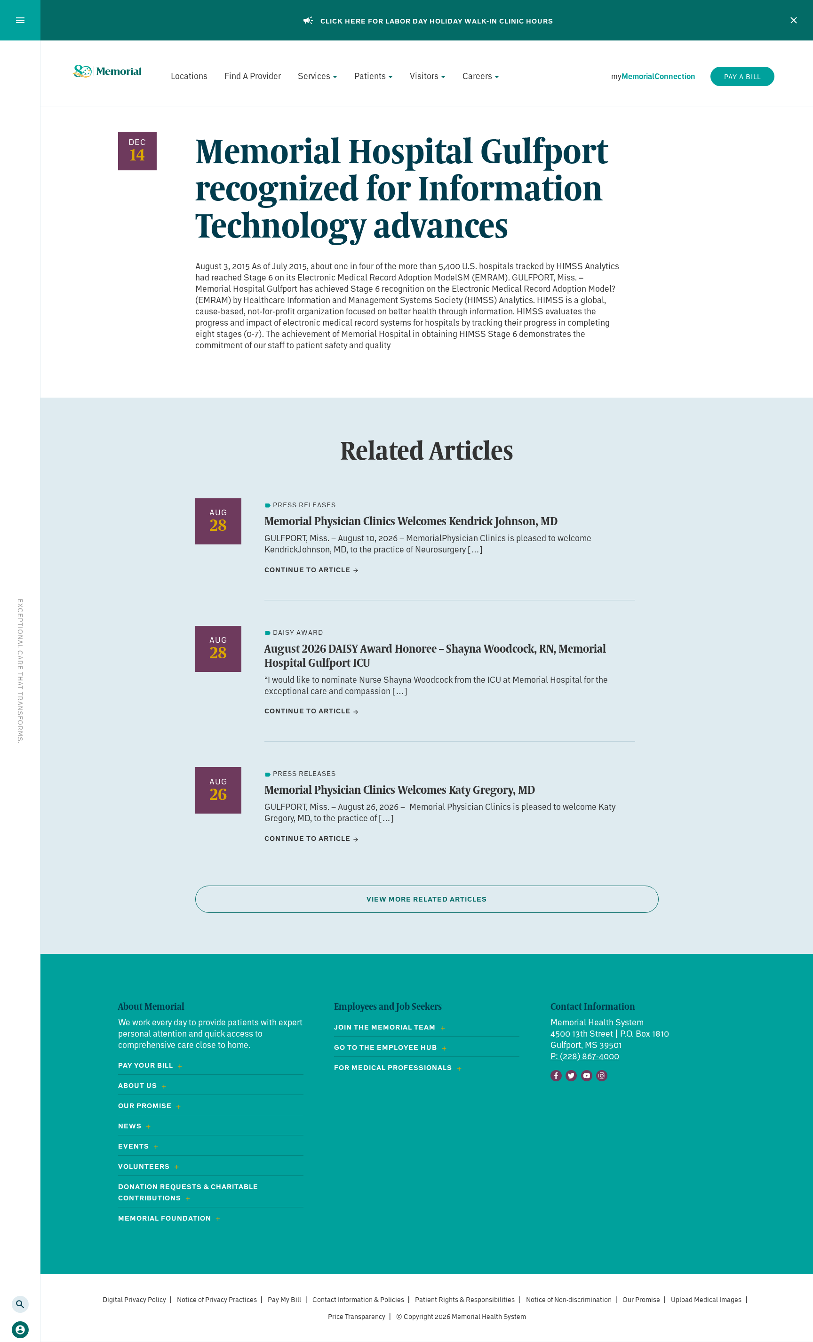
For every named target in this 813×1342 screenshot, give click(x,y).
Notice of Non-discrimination (569, 1299)
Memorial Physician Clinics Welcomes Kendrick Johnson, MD (411, 520)
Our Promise (641, 1299)
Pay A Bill (742, 76)
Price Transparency (356, 1316)
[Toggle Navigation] (20, 20)
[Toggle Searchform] (20, 1304)
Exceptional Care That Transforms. (20, 671)
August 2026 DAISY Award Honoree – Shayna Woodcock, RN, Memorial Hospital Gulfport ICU (435, 655)
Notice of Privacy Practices (217, 1299)
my (653, 76)
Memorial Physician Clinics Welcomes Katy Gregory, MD (399, 789)
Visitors (424, 75)
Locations (189, 75)
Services (314, 75)
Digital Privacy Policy (134, 1299)
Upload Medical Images (706, 1299)
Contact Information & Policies (358, 1299)
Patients (370, 75)
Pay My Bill (284, 1299)
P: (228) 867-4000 (584, 1056)
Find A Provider (252, 75)
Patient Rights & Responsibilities (465, 1299)
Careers (477, 75)
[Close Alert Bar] (793, 20)
